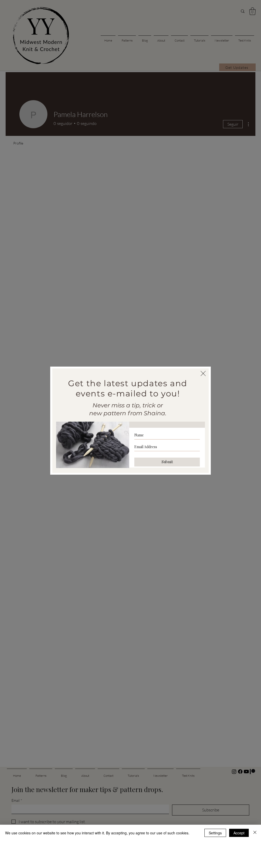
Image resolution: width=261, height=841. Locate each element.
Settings (215, 832)
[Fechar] (255, 833)
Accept (238, 832)
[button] (203, 373)
